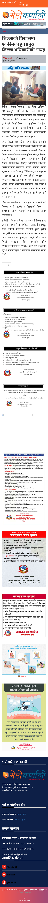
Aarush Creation (24, 893)
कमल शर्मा (22, 814)
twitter (10, 875)
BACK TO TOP (24, 900)
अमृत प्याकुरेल (20, 819)
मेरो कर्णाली (8, 58)
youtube (11, 882)
